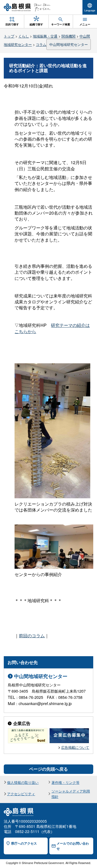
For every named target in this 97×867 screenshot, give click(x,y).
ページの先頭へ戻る (48, 769)
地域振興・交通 (45, 36)
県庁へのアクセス (24, 843)
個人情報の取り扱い (23, 782)
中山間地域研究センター (68, 44)
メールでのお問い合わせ (73, 846)
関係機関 (68, 36)
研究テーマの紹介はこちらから (52, 328)
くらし (23, 36)
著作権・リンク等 (65, 782)
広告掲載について (75, 747)
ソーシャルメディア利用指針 (70, 793)
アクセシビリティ (21, 793)
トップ (9, 36)
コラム (41, 44)
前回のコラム (32, 635)
